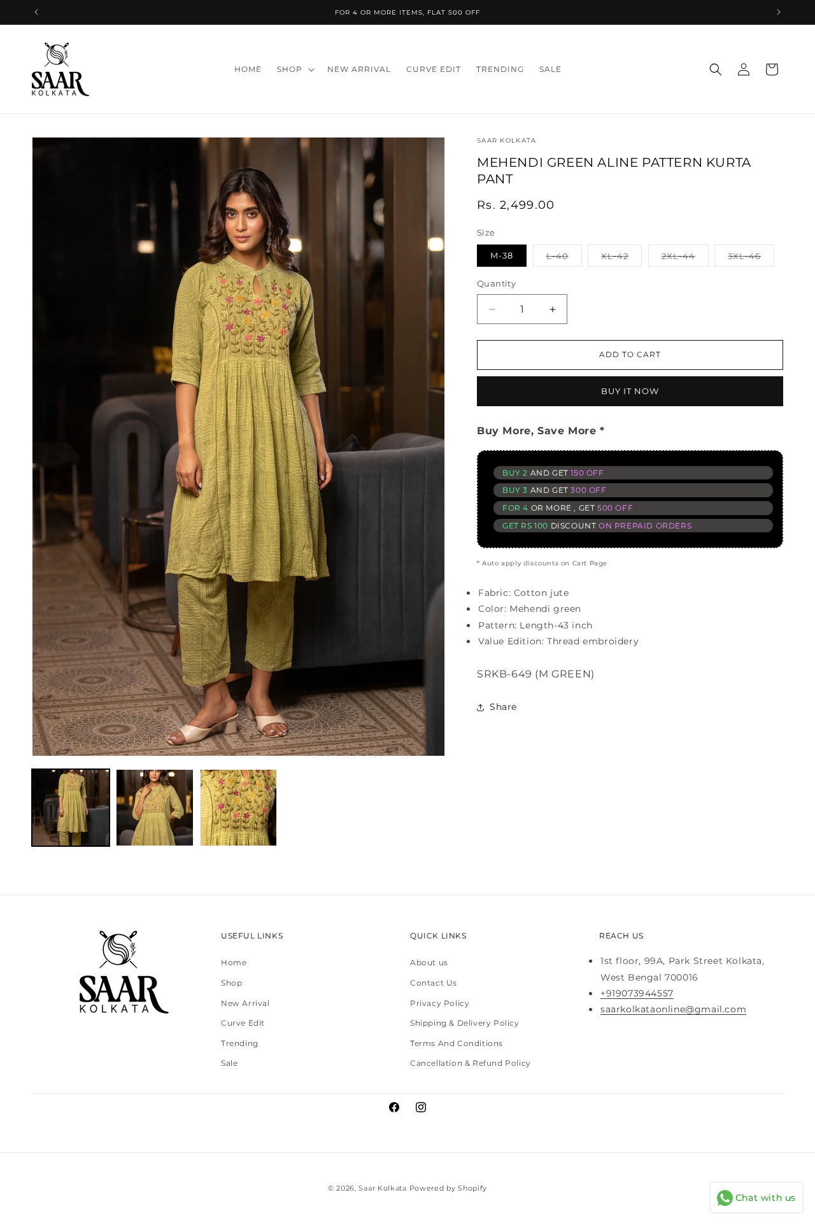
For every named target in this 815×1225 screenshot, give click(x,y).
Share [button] (503, 706)
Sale (229, 1063)
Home (233, 963)
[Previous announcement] (36, 12)
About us (429, 963)
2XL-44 (685, 255)
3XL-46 (751, 255)
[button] (294, 69)
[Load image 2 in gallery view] (155, 808)
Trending (240, 1043)
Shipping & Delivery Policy (465, 1023)
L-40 (564, 255)
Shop (231, 983)
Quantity (496, 284)
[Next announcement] (779, 12)
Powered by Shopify (448, 1188)
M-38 (501, 256)
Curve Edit (243, 1023)
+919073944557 (637, 993)
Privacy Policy (439, 1003)
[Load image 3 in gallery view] (239, 808)
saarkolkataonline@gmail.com (673, 1010)
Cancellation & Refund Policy (470, 1063)
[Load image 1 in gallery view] (71, 808)
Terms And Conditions (456, 1043)
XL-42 (621, 255)
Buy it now (630, 391)
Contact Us (433, 983)
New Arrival (245, 1003)
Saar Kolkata (382, 1188)
